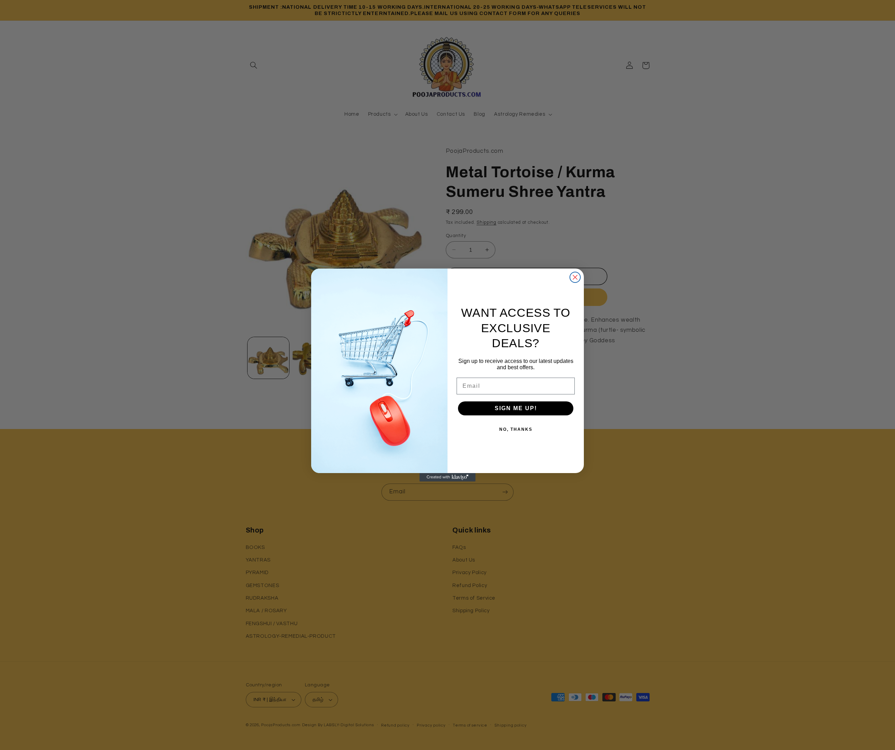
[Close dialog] (575, 277)
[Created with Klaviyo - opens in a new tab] (447, 477)
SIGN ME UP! (516, 408)
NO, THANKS (515, 429)
